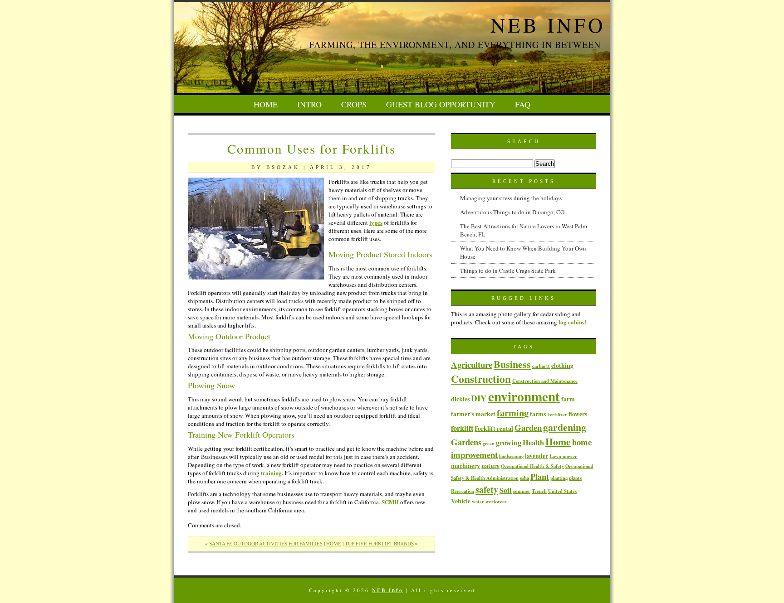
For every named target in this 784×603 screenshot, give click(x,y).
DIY (479, 398)
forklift (462, 428)
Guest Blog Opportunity (440, 104)
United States (562, 491)
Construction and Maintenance (545, 381)
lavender (536, 455)
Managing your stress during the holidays (511, 198)
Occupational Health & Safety (532, 466)
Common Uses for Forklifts (311, 148)
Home (266, 104)
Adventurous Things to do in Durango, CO (512, 212)
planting (559, 478)
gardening (564, 427)
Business (512, 364)
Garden (528, 427)
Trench (539, 491)
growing (508, 442)
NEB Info (547, 25)
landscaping (511, 456)
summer (521, 491)
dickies (460, 399)
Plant (539, 476)
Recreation (462, 491)
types (375, 222)
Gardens (466, 442)
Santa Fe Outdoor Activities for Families (266, 543)
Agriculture (471, 364)
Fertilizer (557, 414)
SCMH (390, 501)
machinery (465, 465)
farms (538, 414)
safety (486, 489)
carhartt (541, 366)
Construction (481, 378)
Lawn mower (563, 456)
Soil (506, 490)
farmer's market (473, 414)
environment (524, 396)
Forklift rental (494, 428)
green (489, 443)
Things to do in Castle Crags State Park (508, 270)
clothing (562, 365)
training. (272, 472)
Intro (309, 104)
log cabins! (572, 322)
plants (575, 478)
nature (490, 465)
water (478, 501)
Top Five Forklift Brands (379, 543)
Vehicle (460, 501)
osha (524, 478)
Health (533, 442)
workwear (496, 501)
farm (568, 399)
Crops (354, 104)
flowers (577, 414)
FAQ (522, 104)
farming (513, 413)
